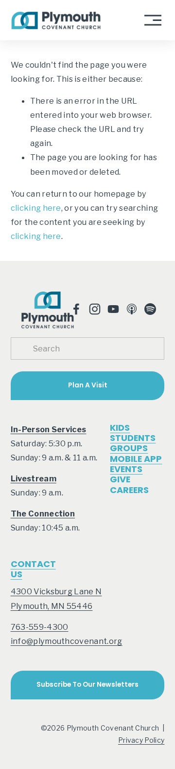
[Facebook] (76, 309)
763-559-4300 (40, 627)
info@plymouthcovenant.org (66, 641)
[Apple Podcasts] (132, 309)
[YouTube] (113, 309)
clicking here (36, 208)
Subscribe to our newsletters (87, 684)
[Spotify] (150, 309)
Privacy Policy (141, 740)
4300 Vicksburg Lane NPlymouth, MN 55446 (56, 598)
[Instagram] (95, 309)
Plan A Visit (87, 385)
